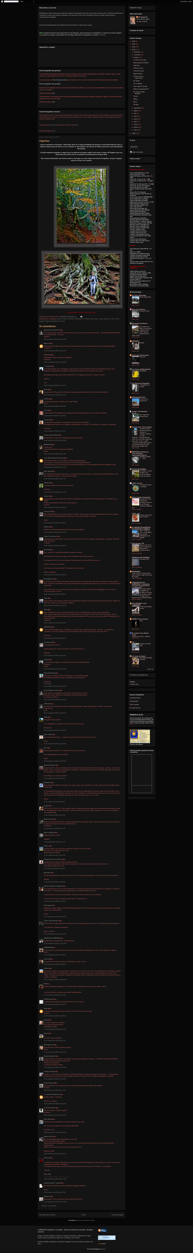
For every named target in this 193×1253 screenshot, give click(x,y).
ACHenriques (48, 999)
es (106, 1237)
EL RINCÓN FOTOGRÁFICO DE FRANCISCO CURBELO (141, 528)
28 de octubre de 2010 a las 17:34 (55, 1179)
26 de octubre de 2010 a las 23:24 (55, 713)
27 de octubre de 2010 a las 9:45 (54, 882)
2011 (134, 47)
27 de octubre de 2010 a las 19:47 (55, 1004)
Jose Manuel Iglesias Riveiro (54, 458)
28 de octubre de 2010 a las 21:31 (55, 1192)
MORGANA (47, 444)
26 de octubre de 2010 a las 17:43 (55, 478)
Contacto (102, 35)
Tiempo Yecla (134, 684)
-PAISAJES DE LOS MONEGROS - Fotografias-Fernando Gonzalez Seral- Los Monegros (141, 585)
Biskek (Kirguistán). (145, 297)
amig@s (136, 723)
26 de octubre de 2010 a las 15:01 (55, 385)
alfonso (46, 1158)
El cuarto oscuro (135, 708)
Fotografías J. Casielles (82, 319)
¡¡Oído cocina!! (137, 483)
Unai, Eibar (47, 1119)
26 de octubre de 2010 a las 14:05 (55, 339)
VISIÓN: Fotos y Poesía (140, 619)
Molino (135, 99)
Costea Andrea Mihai (51, 435)
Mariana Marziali (49, 1056)
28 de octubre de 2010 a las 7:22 (54, 1090)
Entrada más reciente (47, 1215)
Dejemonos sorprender (52, 330)
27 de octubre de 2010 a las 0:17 (54, 801)
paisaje (41, 321)
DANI (45, 717)
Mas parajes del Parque (141, 62)
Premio (135, 96)
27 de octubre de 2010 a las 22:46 (55, 1067)
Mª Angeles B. (48, 579)
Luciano (47, 420)
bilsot (46, 1033)
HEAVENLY (135, 341)
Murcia (104, 1239)
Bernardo (47, 872)
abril (135, 121)
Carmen (46, 496)
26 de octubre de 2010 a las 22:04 (55, 669)
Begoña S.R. (48, 1136)
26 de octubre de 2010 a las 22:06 (55, 686)
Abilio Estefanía (49, 673)
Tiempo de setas (138, 71)
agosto (136, 110)
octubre (136, 57)
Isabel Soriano (49, 1083)
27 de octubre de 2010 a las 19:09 (55, 979)
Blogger (103, 1249)
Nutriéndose (143, 371)
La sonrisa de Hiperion (52, 1094)
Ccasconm (47, 511)
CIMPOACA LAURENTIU (52, 938)
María (46, 1008)
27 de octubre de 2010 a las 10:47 (55, 901)
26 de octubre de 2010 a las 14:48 (55, 350)
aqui (76, 125)
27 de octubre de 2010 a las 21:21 (55, 1040)
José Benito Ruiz (135, 698)
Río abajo (136, 81)
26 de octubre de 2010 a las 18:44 (55, 532)
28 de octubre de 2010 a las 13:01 (55, 1115)
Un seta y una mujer (139, 60)
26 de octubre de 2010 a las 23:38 (55, 743)
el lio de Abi (47, 683)
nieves (46, 968)
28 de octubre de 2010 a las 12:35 (55, 1103)
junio (135, 116)
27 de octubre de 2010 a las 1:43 (54, 842)
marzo (136, 124)
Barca (135, 101)
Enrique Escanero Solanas (53, 859)
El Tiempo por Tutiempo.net (138, 675)
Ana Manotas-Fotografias (140, 383)
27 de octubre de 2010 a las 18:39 (55, 964)
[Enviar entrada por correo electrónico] (81, 316)
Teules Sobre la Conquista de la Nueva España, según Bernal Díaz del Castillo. (142, 574)
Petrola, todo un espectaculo (138, 77)
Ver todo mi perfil (141, 21)
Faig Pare (44, 141)
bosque (59, 319)
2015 (134, 41)
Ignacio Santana (49, 765)
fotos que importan (138, 309)
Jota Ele (46, 549)
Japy (45, 598)
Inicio (84, 1215)
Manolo (46, 343)
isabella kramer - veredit (52, 1183)
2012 (134, 44)
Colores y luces (138, 68)
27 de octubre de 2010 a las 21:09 (55, 1029)
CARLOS (47, 703)
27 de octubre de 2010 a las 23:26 (55, 1079)
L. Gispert (47, 366)
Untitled (142, 343)
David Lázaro (48, 819)
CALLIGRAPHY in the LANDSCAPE (139, 604)
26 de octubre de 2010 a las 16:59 (55, 440)
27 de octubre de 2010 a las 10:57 (55, 916)
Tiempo (132, 682)
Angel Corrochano (50, 536)
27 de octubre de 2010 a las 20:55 (55, 1016)
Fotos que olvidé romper (140, 355)
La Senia (112, 319)
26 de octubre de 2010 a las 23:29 (55, 730)
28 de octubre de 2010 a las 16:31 (55, 1153)
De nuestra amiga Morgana (139, 92)
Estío (141, 620)
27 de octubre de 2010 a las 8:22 (54, 868)
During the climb (144, 311)
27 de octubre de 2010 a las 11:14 (55, 934)
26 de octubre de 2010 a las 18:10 (55, 507)
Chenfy (46, 399)
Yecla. (63, 321)
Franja (46, 805)
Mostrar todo (150, 669)
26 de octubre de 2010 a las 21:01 (55, 638)
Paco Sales (47, 471)
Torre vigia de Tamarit (140, 86)
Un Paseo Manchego (139, 295)
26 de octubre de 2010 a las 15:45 (55, 395)
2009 (134, 133)
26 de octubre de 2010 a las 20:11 (55, 594)
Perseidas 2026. (144, 559)
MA (45, 983)
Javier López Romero (51, 920)
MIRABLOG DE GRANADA (141, 557)
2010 (134, 49)
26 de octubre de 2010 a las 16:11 (55, 431)
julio (135, 113)
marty (46, 1020)
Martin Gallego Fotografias (141, 497)
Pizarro (46, 846)
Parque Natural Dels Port (53, 321)
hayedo (106, 319)
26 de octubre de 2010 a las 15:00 (55, 362)
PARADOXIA (136, 571)
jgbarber (47, 1196)
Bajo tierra (143, 357)
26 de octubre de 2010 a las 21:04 (55, 655)
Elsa (45, 748)
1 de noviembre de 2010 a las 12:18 (55, 1201)
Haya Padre (94, 319)
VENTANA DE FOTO (138, 397)
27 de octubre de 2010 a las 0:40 (54, 815)
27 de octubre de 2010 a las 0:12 (54, 778)
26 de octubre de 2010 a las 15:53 (55, 406)
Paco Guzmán (134, 704)
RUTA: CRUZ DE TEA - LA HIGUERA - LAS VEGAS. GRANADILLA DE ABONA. (146, 534)
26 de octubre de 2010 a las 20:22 (55, 605)
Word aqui (54, 125)
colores (64, 319)
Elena (46, 389)
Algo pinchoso (137, 73)
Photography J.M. (138, 543)
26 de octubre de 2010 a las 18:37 (55, 523)
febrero (136, 127)
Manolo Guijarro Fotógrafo (53, 886)
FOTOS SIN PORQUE (139, 469)
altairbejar (47, 627)
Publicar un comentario (49, 1206)
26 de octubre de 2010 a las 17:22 (55, 467)
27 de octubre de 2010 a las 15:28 (55, 943)
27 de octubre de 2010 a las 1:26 (54, 828)
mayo (136, 119)
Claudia (46, 482)
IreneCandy (48, 642)
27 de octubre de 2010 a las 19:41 (55, 995)
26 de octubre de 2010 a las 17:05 (55, 454)
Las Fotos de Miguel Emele (141, 369)
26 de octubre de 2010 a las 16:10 (55, 415)
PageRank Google (136, 7)
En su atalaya (137, 83)
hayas (101, 319)
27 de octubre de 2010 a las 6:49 (54, 855)
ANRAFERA (48, 947)
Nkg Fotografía (49, 832)
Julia (45, 609)
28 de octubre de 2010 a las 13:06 (55, 1132)
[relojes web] (134, 150)
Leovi (46, 410)
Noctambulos (134, 701)
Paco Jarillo (48, 734)
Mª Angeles (48, 905)
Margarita (47, 782)
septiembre (137, 108)
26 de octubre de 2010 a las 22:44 (55, 699)
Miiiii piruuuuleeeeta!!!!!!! (141, 89)
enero (136, 130)
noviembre (137, 54)
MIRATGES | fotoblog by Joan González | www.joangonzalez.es (140, 453)
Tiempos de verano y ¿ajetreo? (141, 636)
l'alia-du (46, 959)
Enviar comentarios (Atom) (86, 1220)
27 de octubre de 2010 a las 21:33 (55, 1052)
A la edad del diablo (139, 656)
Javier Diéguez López (51, 690)
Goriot (46, 659)
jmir (133, 642)
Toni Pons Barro (49, 1108)
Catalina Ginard (49, 1071)
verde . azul (136, 513)
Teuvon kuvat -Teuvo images (142, 427)
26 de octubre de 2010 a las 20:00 (55, 575)
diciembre (137, 52)
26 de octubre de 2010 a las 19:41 (55, 545)
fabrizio (46, 527)
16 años (136, 104)
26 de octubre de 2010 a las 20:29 (55, 623)
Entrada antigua (117, 1215)
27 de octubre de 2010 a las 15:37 (55, 955)
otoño (117, 319)
